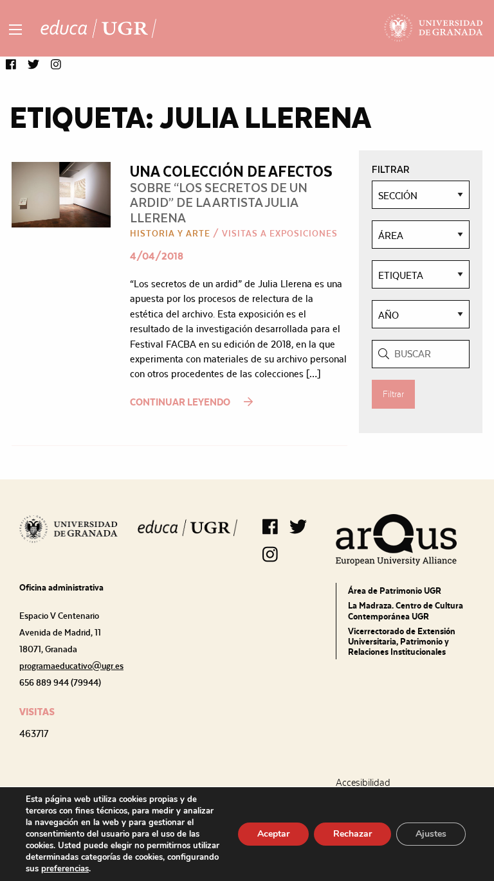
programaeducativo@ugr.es (71, 666)
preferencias (65, 869)
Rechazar (352, 834)
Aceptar (273, 834)
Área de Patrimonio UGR (394, 590)
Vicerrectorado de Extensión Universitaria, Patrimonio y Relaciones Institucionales (401, 641)
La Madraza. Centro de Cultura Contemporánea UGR (405, 610)
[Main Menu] (15, 29)
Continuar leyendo (181, 402)
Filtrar (393, 394)
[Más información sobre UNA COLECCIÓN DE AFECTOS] (61, 194)
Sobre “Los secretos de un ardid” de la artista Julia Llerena (218, 201)
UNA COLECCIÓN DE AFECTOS (231, 170)
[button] (11, 65)
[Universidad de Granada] (434, 28)
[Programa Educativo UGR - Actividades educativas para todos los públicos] (98, 28)
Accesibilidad (363, 782)
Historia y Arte (170, 233)
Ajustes (431, 834)
